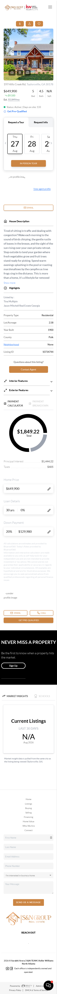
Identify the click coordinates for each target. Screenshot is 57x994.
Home (28, 799)
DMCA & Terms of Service (36, 990)
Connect (28, 830)
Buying (28, 808)
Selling (28, 812)
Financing (28, 817)
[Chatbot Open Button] (48, 985)
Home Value (28, 821)
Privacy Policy (15, 990)
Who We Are (28, 826)
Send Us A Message (28, 902)
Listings (28, 804)
